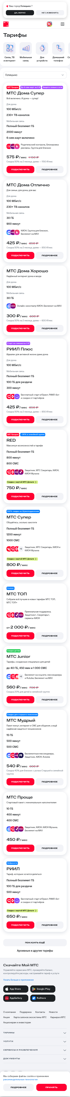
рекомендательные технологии (20, 1079)
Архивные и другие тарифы (35, 951)
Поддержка (25, 1012)
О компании (9, 1012)
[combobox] (35, 75)
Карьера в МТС (58, 1017)
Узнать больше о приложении (18, 980)
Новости (53, 1012)
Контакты (40, 1012)
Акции (6, 1017)
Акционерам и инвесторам (17, 1022)
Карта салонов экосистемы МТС (30, 1017)
